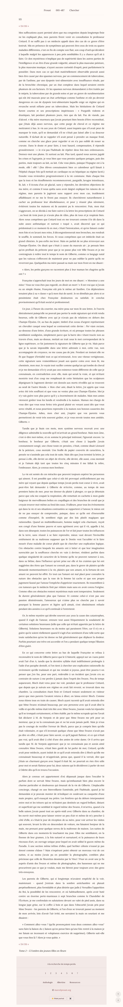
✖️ (70, 998)
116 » (26, 26)
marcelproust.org (63, 990)
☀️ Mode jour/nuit (58, 998)
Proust (47, 10)
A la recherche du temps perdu (61, 964)
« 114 (21, 26)
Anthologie (48, 982)
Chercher (74, 10)
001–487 (60, 10)
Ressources (75, 982)
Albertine (61, 982)
